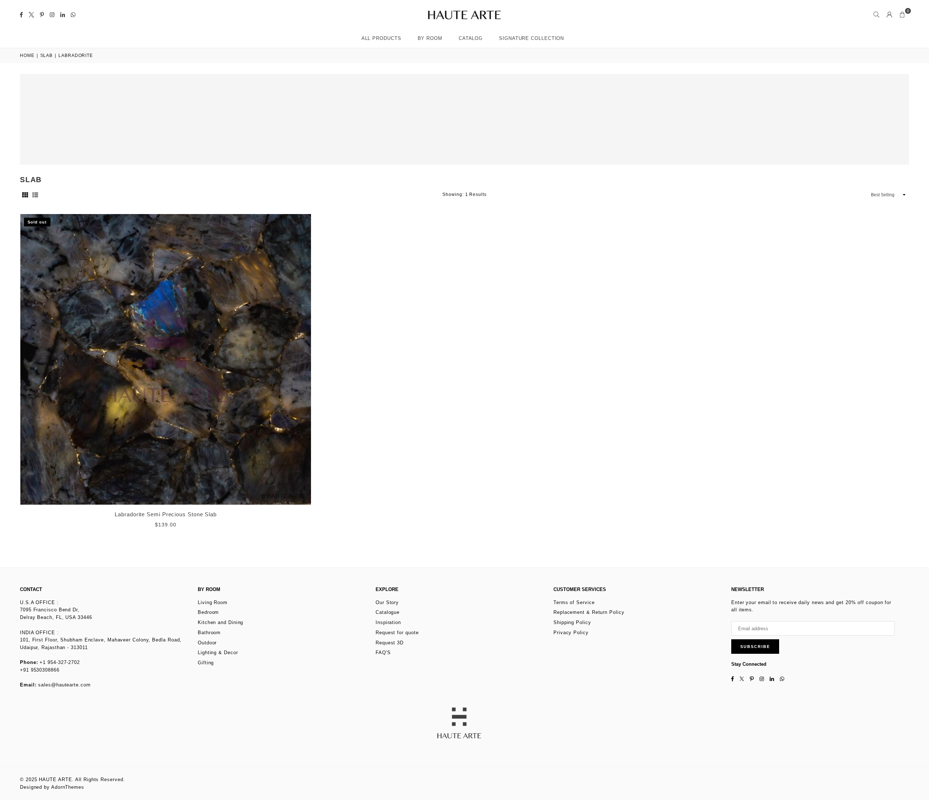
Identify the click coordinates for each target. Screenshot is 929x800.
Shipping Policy (572, 622)
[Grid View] (25, 194)
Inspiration (388, 622)
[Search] (876, 14)
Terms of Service (574, 602)
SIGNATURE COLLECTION (531, 38)
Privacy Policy (571, 632)
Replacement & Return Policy (589, 612)
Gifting (206, 662)
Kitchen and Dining (220, 622)
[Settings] (889, 14)
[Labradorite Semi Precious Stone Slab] (165, 359)
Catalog (471, 38)
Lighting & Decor (218, 652)
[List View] (35, 194)
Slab (46, 55)
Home (27, 55)
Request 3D (390, 642)
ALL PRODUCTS (381, 38)
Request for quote (397, 632)
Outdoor (207, 642)
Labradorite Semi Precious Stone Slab (166, 514)
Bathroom (209, 632)
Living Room (213, 602)
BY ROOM (430, 38)
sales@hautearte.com (64, 685)
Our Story (387, 602)
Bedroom (208, 612)
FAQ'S (383, 652)
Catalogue (388, 612)
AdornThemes (67, 787)
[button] (902, 14)
